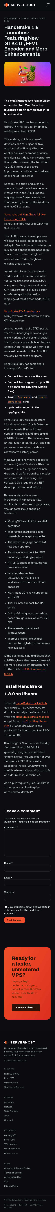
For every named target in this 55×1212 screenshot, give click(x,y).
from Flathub (31, 703)
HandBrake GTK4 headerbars (22, 311)
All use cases (11, 1153)
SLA (6, 1181)
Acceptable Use (12, 1177)
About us (9, 1102)
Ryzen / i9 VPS (11, 1073)
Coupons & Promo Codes (17, 1168)
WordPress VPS (12, 1148)
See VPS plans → (26, 1007)
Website (9, 892)
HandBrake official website (33, 716)
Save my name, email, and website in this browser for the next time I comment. (27, 910)
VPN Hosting (10, 1144)
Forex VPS (9, 1139)
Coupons (8, 1207)
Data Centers (11, 1111)
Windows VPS (11, 1082)
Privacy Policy (11, 1186)
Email (8, 877)
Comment (11, 827)
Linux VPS (9, 1078)
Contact (8, 1120)
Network (8, 1106)
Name (8, 863)
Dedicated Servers (14, 1087)
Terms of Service (13, 1172)
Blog (6, 1115)
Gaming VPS (10, 1135)
